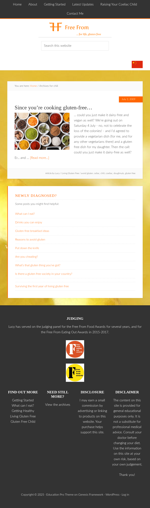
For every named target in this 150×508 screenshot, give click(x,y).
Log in (125, 494)
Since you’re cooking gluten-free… (53, 107)
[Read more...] (39, 158)
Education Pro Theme (60, 494)
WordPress (112, 494)
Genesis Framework (90, 494)
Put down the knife (27, 248)
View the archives (57, 404)
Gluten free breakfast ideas (32, 231)
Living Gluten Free (70, 173)
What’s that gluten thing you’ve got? (37, 265)
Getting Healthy (23, 411)
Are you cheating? (26, 256)
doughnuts (119, 173)
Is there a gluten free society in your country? (43, 273)
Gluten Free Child (23, 421)
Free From (75, 28)
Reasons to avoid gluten (30, 239)
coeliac (109, 173)
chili (103, 173)
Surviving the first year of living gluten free (42, 286)
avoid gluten (87, 173)
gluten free (130, 173)
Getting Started (23, 400)
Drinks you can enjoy (28, 222)
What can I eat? (25, 213)
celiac (97, 173)
